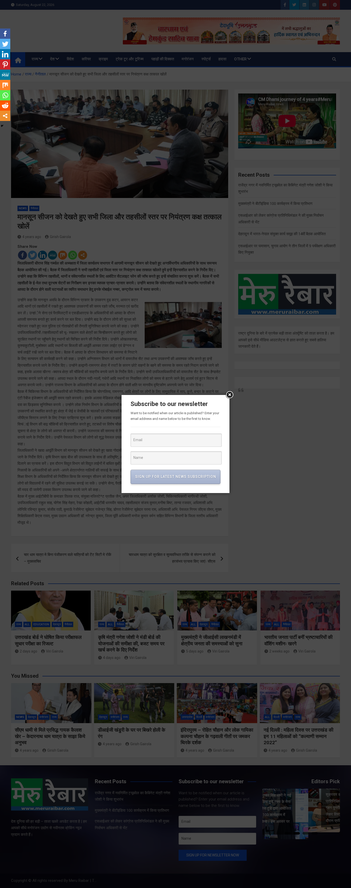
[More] (5, 116)
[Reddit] (5, 105)
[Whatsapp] (5, 95)
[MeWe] (5, 75)
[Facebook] (5, 34)
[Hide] (2, 126)
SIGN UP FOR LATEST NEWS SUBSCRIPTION (175, 477)
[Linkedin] (5, 54)
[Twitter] (5, 44)
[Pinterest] (5, 64)
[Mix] (5, 85)
